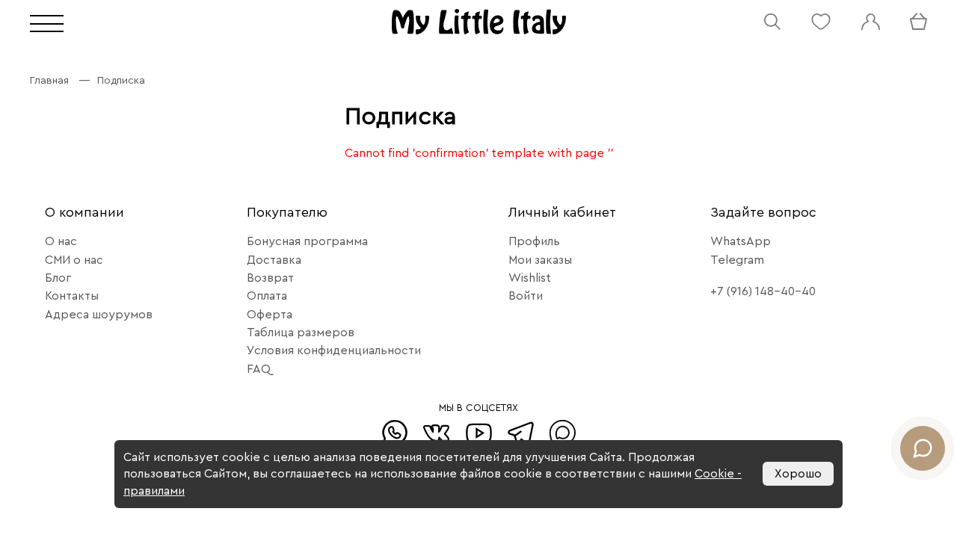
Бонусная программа (307, 241)
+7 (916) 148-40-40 (763, 291)
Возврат (270, 278)
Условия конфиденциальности (334, 350)
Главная (49, 80)
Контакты (72, 296)
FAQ (259, 369)
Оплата (267, 296)
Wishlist (529, 278)
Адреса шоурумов (99, 315)
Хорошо (798, 474)
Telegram (737, 260)
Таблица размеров (300, 332)
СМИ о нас (74, 260)
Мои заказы (540, 260)
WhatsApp (740, 241)
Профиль (534, 241)
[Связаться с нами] (922, 448)
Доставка (274, 260)
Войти (525, 296)
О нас (61, 241)
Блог (58, 278)
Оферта (269, 315)
